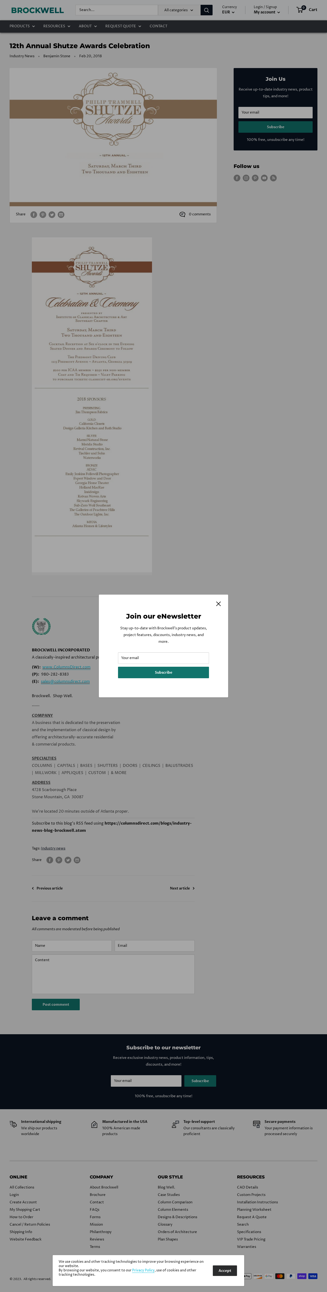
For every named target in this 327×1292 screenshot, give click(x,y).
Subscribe (163, 672)
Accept (225, 1270)
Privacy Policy (143, 1270)
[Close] (218, 603)
